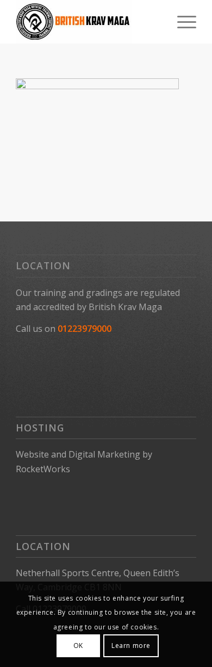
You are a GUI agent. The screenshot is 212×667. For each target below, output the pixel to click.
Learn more (131, 645)
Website (32, 454)
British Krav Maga (125, 307)
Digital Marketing (104, 454)
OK (78, 645)
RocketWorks (43, 469)
